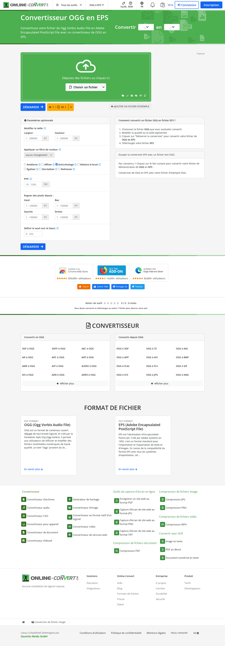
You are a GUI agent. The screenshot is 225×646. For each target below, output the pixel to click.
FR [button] (142, 6)
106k (102, 286)
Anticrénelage (66, 164)
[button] (69, 5)
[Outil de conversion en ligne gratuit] (28, 5)
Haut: (27, 200)
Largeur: (28, 132)
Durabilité (161, 593)
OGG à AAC (182, 348)
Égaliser (31, 169)
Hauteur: (60, 132)
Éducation (92, 583)
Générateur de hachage (86, 499)
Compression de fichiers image (178, 491)
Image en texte (174, 541)
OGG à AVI (152, 357)
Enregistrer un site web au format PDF (134, 500)
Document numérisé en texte (182, 557)
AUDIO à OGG (89, 366)
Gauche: (28, 211)
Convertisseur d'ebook (39, 540)
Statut (120, 604)
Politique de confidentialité (126, 632)
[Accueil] (23, 622)
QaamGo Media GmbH (34, 636)
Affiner (48, 164)
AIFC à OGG (58, 357)
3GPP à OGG (58, 348)
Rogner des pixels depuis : (39, 195)
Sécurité (160, 599)
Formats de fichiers (128, 593)
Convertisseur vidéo (84, 526)
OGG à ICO (122, 374)
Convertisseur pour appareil (42, 524)
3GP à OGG (28, 348)
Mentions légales (156, 632)
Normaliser (48, 169)
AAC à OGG (88, 348)
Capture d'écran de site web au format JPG (137, 511)
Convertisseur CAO (37, 515)
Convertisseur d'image (85, 507)
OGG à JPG (152, 374)
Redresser (66, 169)
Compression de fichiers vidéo (178, 516)
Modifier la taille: (34, 128)
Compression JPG (175, 499)
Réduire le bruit (89, 164)
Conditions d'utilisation (93, 632)
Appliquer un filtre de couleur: (41, 149)
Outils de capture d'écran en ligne (134, 491)
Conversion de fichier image (50, 622)
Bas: (57, 200)
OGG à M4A (182, 374)
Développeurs (192, 588)
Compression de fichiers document (135, 543)
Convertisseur (31, 491)
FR (195, 633)
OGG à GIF (181, 366)
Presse (121, 599)
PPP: (27, 178)
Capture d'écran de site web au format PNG (137, 522)
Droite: (59, 211)
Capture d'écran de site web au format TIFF (137, 532)
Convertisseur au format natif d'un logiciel (92, 517)
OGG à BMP (182, 357)
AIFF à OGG (88, 357)
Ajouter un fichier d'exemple (131, 106)
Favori (85, 286)
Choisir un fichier (85, 87)
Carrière (160, 588)
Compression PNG (176, 507)
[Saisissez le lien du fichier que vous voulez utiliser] (127, 95)
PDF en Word (173, 549)
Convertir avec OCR (171, 533)
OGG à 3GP (122, 348)
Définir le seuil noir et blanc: (40, 228)
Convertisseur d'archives (41, 499)
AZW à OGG (58, 374)
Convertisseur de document (42, 532)
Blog (119, 588)
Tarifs (123, 6)
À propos (161, 583)
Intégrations (93, 588)
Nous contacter (179, 632)
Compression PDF (130, 550)
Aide (130, 6)
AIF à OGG (27, 357)
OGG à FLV (152, 366)
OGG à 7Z (151, 348)
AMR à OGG (28, 366)
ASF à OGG (57, 366)
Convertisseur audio (38, 507)
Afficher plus (66, 383)
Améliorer (32, 164)
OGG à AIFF (122, 357)
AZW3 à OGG (89, 374)
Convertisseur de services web (90, 534)
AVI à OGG (27, 374)
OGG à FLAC (123, 366)
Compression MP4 (176, 524)
